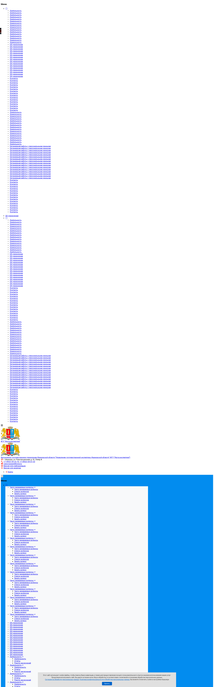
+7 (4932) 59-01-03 (27, 462)
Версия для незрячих (12, 468)
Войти (10, 472)
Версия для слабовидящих (15, 466)
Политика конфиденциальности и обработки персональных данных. (105, 679)
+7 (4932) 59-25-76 (11, 462)
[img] (0, 33)
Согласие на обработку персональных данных (62, 679)
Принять (107, 683)
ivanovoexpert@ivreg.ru (13, 464)
